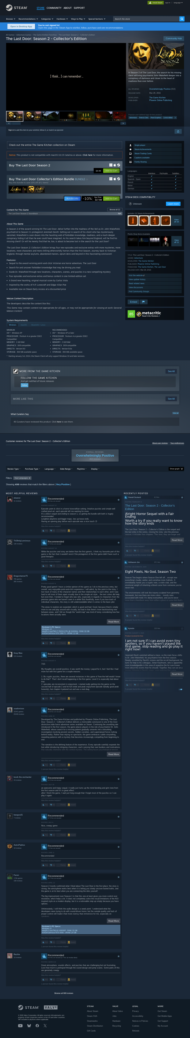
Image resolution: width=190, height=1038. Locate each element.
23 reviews (18, 780)
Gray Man (18, 653)
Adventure (133, 117)
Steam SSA (92, 1016)
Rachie (17, 954)
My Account (163, 1026)
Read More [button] (113, 621)
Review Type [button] (13, 469)
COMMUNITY (54, 7)
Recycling (116, 1026)
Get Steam (162, 1011)
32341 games (18, 711)
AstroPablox (19, 845)
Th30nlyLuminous (22, 541)
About (68, 7)
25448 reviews (19, 714)
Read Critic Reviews (150, 316)
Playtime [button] (81, 469)
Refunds (135, 1031)
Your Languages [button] (21, 478)
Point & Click (143, 117)
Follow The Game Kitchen (39, 377)
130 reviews (18, 544)
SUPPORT (79, 7)
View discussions (136, 287)
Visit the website (136, 275)
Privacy (135, 1011)
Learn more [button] (173, 204)
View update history (137, 279)
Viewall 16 (176, 220)
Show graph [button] (175, 469)
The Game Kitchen (157, 97)
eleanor (17, 498)
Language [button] (49, 469)
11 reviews (17, 501)
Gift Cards (91, 1031)
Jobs (114, 1016)
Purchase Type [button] (31, 469)
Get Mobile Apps (165, 1016)
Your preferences (177, 443)
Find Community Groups (139, 291)
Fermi (16, 875)
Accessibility (137, 1016)
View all (175, 413)
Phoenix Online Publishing (160, 100)
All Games (10, 35)
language (177, 3)
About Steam (92, 1011)
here (59, 422)
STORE (41, 7)
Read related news (136, 283)
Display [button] (94, 469)
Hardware (116, 1021)
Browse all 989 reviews (63, 993)
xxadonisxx (19, 708)
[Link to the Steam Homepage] (16, 10)
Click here (87, 155)
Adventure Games (23, 35)
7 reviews (17, 818)
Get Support (163, 1021)
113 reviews (18, 656)
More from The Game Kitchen (39, 371)
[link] (92, 198)
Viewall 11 (176, 241)
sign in (167, 3)
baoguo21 (18, 815)
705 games (18, 579)
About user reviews (160, 443)
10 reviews (18, 848)
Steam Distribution (95, 1026)
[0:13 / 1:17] (66, 77)
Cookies (135, 1026)
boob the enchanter (22, 777)
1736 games (18, 878)
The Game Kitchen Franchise (45, 35)
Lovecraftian (168, 117)
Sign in (11, 130)
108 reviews (18, 881)
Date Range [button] (65, 469)
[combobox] (146, 18)
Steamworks (92, 1021)
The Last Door (160, 267)
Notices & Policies (140, 1021)
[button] (11, 18)
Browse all (115, 210)
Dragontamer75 (21, 576)
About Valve (117, 1011)
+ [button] (175, 117)
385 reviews (18, 581)
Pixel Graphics (156, 117)
